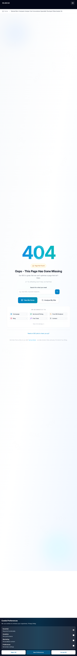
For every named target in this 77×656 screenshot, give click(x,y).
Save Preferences (38, 652)
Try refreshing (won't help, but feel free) (39, 282)
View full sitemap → (38, 324)
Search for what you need (38, 287)
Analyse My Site (50, 300)
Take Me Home (29, 300)
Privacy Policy (32, 623)
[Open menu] (73, 3)
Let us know (32, 340)
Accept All (63, 652)
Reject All (13, 652)
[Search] (57, 291)
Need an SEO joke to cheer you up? (38, 333)
